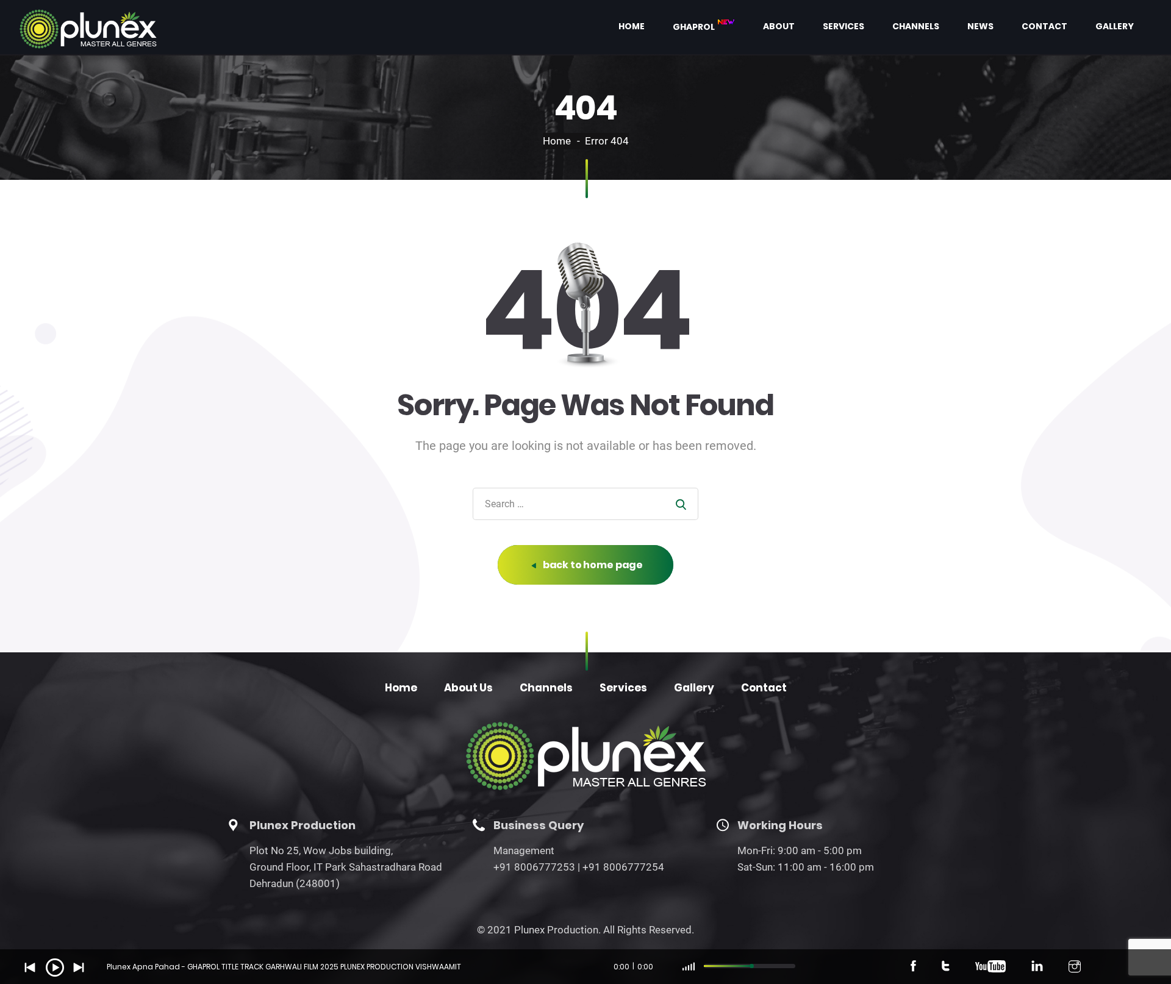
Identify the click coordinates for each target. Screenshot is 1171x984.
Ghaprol (695, 26)
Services (843, 26)
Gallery (1114, 26)
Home (631, 26)
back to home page (592, 565)
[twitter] (946, 968)
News (980, 26)
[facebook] (913, 968)
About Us (468, 687)
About (779, 26)
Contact (1044, 26)
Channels (915, 26)
